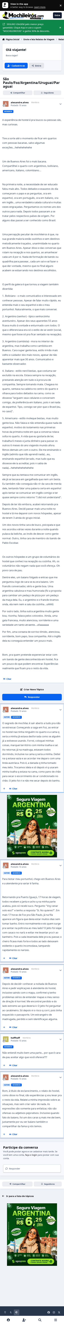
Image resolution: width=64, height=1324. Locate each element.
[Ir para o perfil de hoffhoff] (6, 1039)
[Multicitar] (4, 788)
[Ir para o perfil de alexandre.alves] (6, 104)
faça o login (31, 1154)
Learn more (6, 5)
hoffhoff (15, 1037)
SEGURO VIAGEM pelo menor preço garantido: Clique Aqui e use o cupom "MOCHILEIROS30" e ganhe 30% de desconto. (26, 27)
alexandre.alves (20, 102)
